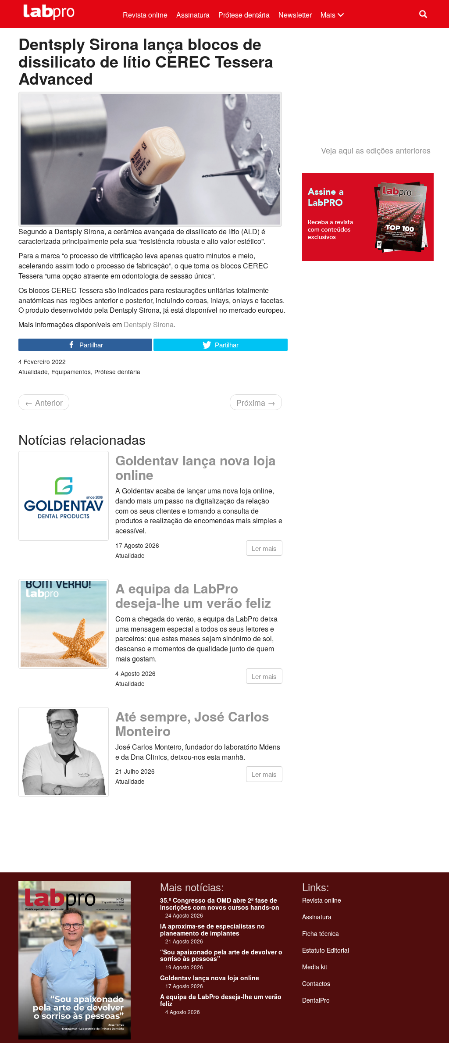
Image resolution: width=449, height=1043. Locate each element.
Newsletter (295, 15)
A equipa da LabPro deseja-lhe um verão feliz (193, 595)
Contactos (316, 983)
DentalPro (316, 1000)
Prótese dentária (244, 15)
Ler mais (264, 548)
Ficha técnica (320, 933)
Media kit (314, 966)
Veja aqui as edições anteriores (376, 150)
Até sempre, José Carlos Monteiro (192, 723)
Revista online (145, 15)
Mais (329, 15)
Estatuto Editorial (325, 950)
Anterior (44, 402)
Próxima (255, 402)
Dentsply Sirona (149, 324)
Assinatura (193, 15)
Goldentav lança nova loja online (195, 467)
